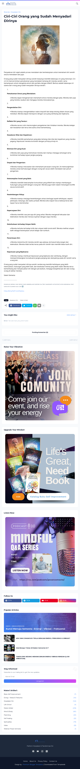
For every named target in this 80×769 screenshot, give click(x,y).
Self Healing (40, 718)
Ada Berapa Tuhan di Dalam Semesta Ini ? (32, 648)
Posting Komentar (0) (40, 332)
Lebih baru (6, 340)
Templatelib (61, 764)
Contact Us (53, 761)
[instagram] (42, 751)
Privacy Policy (42, 761)
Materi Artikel (24, 300)
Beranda (7, 12)
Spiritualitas (40, 722)
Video (40, 725)
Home (25, 761)
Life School (40, 704)
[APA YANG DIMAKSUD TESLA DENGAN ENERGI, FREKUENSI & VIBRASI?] (9, 638)
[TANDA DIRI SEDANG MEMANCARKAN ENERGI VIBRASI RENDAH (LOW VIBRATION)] (9, 657)
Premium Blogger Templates (33, 764)
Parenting (40, 715)
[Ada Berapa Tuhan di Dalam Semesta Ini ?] (9, 648)
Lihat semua (71, 315)
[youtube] (38, 751)
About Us (33, 761)
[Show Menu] (3, 3)
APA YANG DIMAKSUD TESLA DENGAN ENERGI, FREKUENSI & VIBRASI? (43, 638)
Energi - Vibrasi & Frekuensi (40, 698)
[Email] (39, 305)
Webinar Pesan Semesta (40, 729)
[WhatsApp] (35, 305)
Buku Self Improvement (40, 694)
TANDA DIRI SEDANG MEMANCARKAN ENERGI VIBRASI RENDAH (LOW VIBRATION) (42, 657)
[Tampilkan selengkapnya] (43, 305)
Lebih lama (73, 340)
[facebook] (33, 751)
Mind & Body (40, 711)
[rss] (46, 751)
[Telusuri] (77, 3)
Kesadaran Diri (16, 12)
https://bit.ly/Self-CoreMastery (14, 291)
